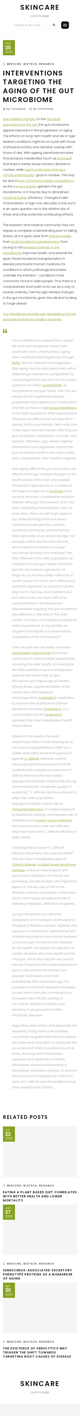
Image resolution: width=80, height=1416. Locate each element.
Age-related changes (19, 119)
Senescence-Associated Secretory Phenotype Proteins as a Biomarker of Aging (38, 1274)
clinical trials (40, 653)
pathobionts (52, 385)
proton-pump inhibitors (54, 820)
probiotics (47, 697)
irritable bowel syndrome (56, 864)
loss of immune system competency (46, 181)
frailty (16, 363)
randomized (21, 653)
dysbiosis (56, 491)
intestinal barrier (15, 197)
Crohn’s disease (24, 864)
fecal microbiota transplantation (35, 241)
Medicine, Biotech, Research (30, 64)
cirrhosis (18, 870)
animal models (60, 236)
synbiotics (53, 714)
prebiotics (52, 709)
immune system (25, 186)
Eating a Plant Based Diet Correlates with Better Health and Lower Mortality (40, 1196)
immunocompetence (59, 408)
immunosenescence (27, 809)
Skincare (40, 7)
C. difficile (31, 758)
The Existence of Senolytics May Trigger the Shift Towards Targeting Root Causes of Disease (37, 1352)
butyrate (63, 158)
